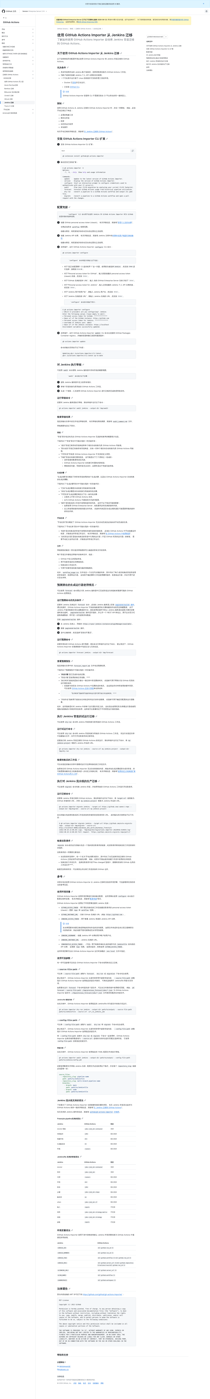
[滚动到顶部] (205, 1394)
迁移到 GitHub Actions (83, 29)
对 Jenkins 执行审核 (69, 364)
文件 (59, 546)
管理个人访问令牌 (125, 222)
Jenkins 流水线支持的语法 (70, 1100)
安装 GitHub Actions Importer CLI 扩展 (81, 138)
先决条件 (61, 67)
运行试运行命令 (65, 729)
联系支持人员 (64, 1370)
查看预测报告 (63, 661)
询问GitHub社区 (64, 1366)
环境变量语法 (63, 1230)
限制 (59, 103)
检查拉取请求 (63, 840)
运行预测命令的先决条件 (69, 600)
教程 (71, 29)
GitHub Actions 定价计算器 (83, 688)
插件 (125, 605)
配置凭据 (62, 207)
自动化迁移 (97, 29)
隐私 (79, 1383)
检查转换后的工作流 (67, 759)
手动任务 (60, 518)
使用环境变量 (63, 891)
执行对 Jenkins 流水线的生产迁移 (77, 781)
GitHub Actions (11, 22)
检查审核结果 (63, 417)
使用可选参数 (63, 958)
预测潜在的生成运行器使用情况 (75, 584)
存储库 (104, 1112)
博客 (102, 1383)
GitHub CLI (74, 87)
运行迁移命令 (63, 793)
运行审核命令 (63, 398)
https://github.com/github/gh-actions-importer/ (102, 1294)
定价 (89, 1383)
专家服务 (96, 1383)
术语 (74, 1383)
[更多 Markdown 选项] (166, 37)
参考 (59, 876)
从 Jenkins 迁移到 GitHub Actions (98, 131)
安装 (74, 82)
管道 (59, 432)
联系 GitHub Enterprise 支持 (87, 22)
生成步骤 (60, 473)
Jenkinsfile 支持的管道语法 (68, 1157)
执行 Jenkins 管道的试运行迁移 (76, 716)
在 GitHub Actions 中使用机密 (118, 533)
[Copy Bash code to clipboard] (132, 150)
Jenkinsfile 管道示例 (64, 1000)
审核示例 (60, 1048)
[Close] (204, 3)
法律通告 (62, 1288)
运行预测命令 (63, 639)
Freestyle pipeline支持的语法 (69, 1119)
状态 (84, 1383)
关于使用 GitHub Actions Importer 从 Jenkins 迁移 (88, 53)
